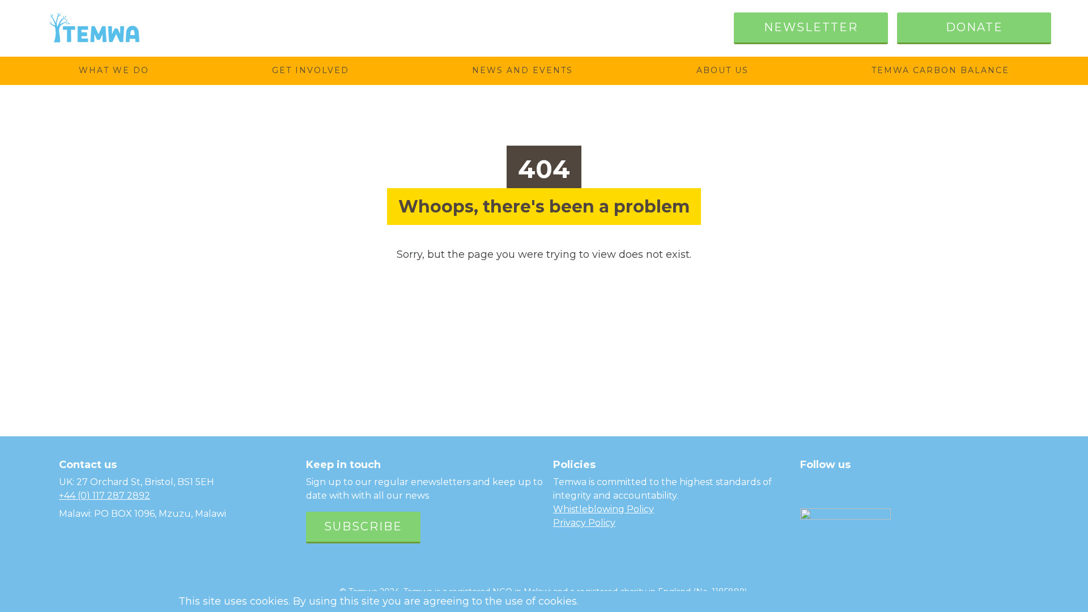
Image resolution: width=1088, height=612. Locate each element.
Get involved (310, 70)
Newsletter (811, 27)
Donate (974, 27)
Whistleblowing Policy (603, 509)
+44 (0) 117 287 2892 (104, 495)
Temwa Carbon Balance (940, 70)
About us (722, 70)
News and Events (522, 70)
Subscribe (363, 526)
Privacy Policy (584, 522)
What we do (114, 70)
